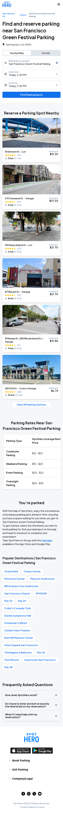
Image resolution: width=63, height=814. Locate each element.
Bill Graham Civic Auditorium (21, 586)
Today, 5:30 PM (17, 86)
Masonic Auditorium (42, 578)
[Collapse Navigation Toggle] (59, 4)
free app (46, 540)
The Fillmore (11, 659)
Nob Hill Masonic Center (18, 637)
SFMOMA (41, 593)
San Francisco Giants (17, 593)
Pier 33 (8, 600)
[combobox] (31, 63)
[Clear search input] (57, 63)
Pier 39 (22, 600)
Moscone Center (14, 578)
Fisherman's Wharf (15, 623)
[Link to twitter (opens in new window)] (34, 794)
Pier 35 (41, 652)
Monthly (46, 53)
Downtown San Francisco (40, 659)
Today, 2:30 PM (17, 74)
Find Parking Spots (31, 94)
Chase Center (32, 571)
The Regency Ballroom (17, 652)
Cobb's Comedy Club (17, 608)
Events (23, 15)
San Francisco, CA (8, 15)
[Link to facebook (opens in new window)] (23, 794)
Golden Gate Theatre (17, 630)
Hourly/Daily (17, 53)
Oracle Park (11, 571)
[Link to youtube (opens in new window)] (40, 794)
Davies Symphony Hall (17, 615)
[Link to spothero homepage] (31, 737)
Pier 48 (8, 667)
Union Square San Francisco (21, 645)
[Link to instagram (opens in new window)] (29, 794)
